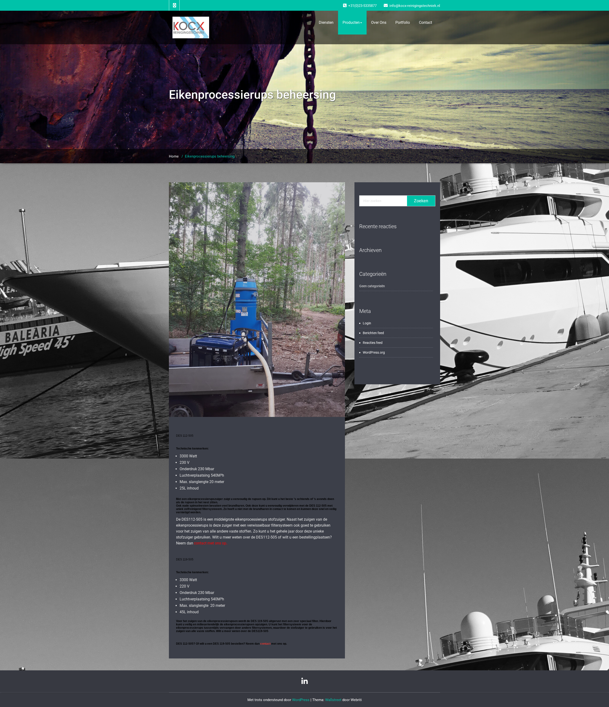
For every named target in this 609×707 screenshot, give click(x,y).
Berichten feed (373, 333)
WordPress (300, 700)
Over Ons (378, 22)
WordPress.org (374, 352)
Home (174, 156)
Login (367, 323)
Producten (351, 22)
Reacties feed (373, 343)
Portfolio (402, 22)
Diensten (326, 22)
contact (265, 643)
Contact (425, 22)
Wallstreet (333, 700)
